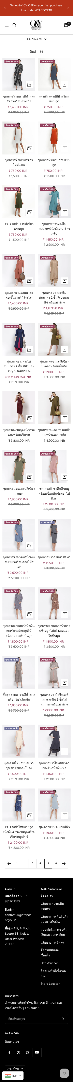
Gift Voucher (49, 963)
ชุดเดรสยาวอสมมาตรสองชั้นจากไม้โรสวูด (19, 295)
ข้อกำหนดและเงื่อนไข (50, 952)
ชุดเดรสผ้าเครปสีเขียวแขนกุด (18, 226)
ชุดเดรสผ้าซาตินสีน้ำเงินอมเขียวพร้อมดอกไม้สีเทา (19, 562)
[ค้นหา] (14, 25)
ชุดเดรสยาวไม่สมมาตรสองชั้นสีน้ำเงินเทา (54, 765)
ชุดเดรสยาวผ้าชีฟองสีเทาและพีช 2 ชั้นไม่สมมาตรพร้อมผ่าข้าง (54, 699)
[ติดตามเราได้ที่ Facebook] (9, 1052)
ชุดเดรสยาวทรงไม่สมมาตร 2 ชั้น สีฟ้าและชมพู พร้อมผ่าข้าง (19, 366)
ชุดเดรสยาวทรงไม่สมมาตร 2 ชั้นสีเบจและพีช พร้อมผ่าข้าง (54, 297)
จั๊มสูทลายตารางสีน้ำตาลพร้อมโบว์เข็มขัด (19, 697)
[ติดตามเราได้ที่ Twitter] (18, 1052)
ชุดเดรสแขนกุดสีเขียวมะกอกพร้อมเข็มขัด (54, 364)
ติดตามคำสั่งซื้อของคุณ (53, 973)
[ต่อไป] (64, 863)
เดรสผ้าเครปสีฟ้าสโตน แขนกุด (54, 99)
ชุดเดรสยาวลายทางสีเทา (54, 557)
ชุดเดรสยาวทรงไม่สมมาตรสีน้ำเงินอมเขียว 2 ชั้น (54, 229)
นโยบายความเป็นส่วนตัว (52, 906)
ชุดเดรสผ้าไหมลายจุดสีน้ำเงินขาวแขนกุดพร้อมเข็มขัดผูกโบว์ (19, 832)
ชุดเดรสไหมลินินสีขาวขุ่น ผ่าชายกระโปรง (18, 765)
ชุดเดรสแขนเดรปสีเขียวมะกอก (19, 491)
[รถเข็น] (66, 25)
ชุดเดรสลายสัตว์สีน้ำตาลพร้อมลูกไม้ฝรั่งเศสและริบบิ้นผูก (54, 631)
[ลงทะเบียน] (62, 1018)
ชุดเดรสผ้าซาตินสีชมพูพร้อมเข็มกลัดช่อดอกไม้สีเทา (54, 493)
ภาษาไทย (13, 1068)
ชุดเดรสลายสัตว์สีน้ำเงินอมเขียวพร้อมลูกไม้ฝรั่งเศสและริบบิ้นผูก (18, 631)
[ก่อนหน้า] (9, 863)
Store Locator (50, 984)
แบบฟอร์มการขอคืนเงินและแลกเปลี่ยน (54, 932)
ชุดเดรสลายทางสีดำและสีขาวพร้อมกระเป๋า (19, 99)
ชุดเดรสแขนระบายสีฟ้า (54, 827)
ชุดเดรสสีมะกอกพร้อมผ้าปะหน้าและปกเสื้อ (54, 432)
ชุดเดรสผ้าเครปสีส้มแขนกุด (54, 162)
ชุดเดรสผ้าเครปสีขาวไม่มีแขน (19, 162)
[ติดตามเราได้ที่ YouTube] (36, 1052)
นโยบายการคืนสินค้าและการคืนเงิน (54, 919)
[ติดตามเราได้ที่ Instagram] (27, 1052)
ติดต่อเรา (47, 896)
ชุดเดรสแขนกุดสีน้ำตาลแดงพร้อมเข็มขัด (19, 432)
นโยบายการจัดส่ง (52, 942)
